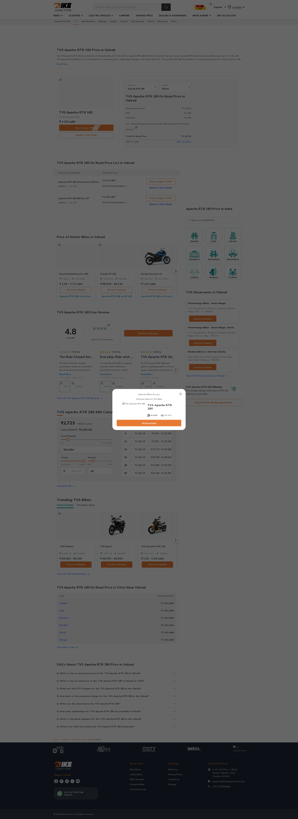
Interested (149, 423)
